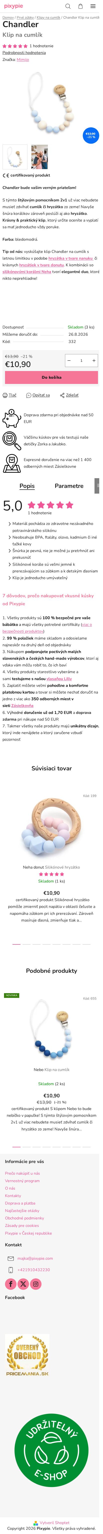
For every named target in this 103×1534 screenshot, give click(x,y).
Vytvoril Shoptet (55, 1523)
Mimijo (23, 59)
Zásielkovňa (22, 705)
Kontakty (13, 1196)
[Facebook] (10, 1284)
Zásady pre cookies (22, 1225)
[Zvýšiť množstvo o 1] (94, 360)
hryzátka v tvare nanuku (71, 258)
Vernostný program (22, 1181)
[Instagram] (36, 1284)
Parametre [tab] (69, 486)
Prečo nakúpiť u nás (22, 1173)
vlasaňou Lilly (59, 679)
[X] (23, 1284)
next (98, 825)
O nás (10, 1188)
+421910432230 (34, 1269)
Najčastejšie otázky (22, 1210)
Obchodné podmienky (24, 1218)
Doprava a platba (20, 1203)
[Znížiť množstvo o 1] (69, 360)
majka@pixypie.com (35, 1258)
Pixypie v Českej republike (28, 1233)
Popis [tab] (27, 486)
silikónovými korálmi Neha (26, 272)
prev (5, 825)
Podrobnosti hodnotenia (24, 52)
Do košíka (52, 377)
